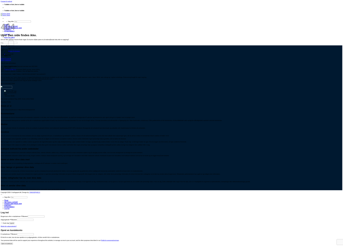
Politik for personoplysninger (110, 240)
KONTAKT (7, 205)
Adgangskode (9, 219)
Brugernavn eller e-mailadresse (14, 216)
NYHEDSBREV (9, 207)
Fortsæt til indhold (6, 1)
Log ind (12, 223)
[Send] (5, 199)
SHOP (6, 200)
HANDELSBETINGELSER (13, 204)
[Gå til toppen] (1, 194)
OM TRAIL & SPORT (11, 202)
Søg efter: (11, 21)
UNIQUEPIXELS (34, 192)
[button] (9, 37)
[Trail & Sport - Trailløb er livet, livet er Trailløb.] (5, 14)
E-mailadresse (9, 234)
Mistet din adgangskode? (9, 226)
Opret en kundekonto (6, 243)
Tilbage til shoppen (14, 51)
